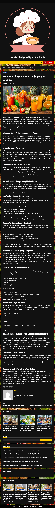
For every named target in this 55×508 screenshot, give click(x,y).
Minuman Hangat (45, 489)
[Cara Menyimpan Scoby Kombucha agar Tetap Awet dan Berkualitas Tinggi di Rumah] (21, 487)
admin (5, 83)
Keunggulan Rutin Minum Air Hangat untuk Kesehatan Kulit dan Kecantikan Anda (20, 461)
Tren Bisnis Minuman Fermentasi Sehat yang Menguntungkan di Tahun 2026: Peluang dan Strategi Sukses (25, 457)
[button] (2, 62)
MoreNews (32, 506)
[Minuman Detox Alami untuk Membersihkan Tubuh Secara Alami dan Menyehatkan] (27, 420)
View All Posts (29, 395)
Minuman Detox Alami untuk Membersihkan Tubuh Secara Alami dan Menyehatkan (27, 428)
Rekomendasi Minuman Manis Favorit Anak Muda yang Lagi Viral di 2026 (44, 428)
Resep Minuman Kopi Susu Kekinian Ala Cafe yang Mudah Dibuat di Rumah (10, 428)
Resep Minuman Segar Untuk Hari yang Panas (41, 404)
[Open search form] (41, 62)
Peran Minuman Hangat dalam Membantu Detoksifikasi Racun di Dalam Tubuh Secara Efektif (22, 465)
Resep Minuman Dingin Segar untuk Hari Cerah (14, 404)
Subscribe (50, 62)
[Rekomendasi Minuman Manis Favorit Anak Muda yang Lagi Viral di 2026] (44, 420)
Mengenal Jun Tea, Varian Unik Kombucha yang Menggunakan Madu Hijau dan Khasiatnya (22, 450)
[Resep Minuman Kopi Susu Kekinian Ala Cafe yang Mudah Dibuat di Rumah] (10, 420)
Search (5, 436)
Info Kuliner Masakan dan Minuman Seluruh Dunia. (27, 57)
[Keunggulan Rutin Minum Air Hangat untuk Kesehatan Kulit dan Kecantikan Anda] (46, 487)
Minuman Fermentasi (8, 489)
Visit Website (18, 395)
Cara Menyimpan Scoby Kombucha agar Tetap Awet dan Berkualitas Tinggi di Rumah (21, 454)
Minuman (5, 72)
